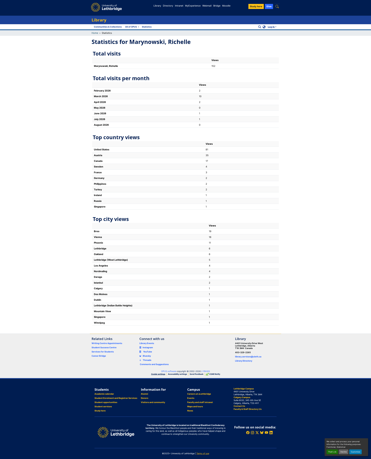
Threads (146, 360)
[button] (277, 6)
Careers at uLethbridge (199, 394)
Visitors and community (153, 402)
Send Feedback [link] (196, 374)
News (190, 410)
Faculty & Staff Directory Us (248, 409)
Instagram (148, 347)
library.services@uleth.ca (248, 356)
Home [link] (95, 32)
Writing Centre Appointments (107, 343)
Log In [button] (271, 26)
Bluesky (146, 356)
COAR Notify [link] (214, 374)
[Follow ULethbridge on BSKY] (261, 432)
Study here (100, 410)
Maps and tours (195, 406)
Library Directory (243, 361)
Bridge (216, 5)
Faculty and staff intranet (200, 402)
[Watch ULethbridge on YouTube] (266, 432)
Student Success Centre (104, 347)
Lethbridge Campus (244, 388)
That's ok (332, 452)
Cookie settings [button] (158, 374)
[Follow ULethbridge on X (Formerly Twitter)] (257, 432)
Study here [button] (256, 6)
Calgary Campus (242, 397)
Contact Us (239, 406)
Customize (355, 452)
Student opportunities (105, 402)
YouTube (147, 351)
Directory (168, 5)
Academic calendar (104, 394)
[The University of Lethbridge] (115, 432)
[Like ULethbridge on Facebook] (247, 432)
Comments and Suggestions (154, 364)
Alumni (144, 394)
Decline (343, 452)
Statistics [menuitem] (147, 27)
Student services (103, 406)
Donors (144, 398)
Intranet (179, 5)
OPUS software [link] (168, 371)
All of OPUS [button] (131, 27)
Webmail (207, 5)
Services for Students (103, 351)
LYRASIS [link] (205, 371)
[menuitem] (132, 26)
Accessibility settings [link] (177, 374)
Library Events (146, 343)
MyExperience (193, 5)
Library (157, 5)
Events (190, 398)
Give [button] (269, 6)
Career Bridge (99, 356)
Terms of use (202, 453)
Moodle (226, 5)
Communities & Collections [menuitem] (108, 27)
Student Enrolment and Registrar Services (115, 398)
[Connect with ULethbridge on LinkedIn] (271, 432)
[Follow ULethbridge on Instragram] (252, 432)
